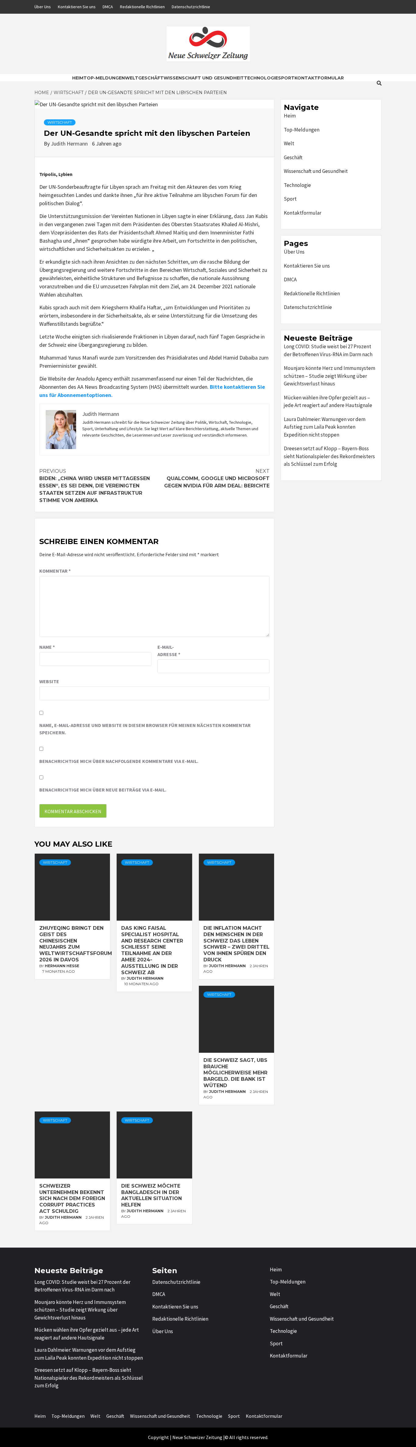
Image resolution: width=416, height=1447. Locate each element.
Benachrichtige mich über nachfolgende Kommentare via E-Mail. (118, 761)
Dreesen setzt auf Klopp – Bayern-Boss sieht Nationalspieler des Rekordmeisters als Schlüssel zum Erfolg (329, 456)
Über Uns (42, 6)
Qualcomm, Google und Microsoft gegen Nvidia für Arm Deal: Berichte (217, 478)
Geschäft (151, 78)
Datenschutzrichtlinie (191, 6)
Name (47, 647)
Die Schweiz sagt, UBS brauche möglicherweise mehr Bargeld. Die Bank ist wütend (235, 1072)
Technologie (261, 78)
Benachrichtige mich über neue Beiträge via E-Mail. (102, 790)
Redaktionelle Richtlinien (142, 6)
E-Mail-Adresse (168, 650)
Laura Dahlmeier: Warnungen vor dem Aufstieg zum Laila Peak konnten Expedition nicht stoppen (324, 427)
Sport (286, 78)
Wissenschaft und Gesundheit (204, 78)
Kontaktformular (319, 78)
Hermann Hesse (62, 966)
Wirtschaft (60, 122)
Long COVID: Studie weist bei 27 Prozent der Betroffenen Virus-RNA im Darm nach (328, 350)
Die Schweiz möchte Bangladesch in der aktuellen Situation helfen (151, 1195)
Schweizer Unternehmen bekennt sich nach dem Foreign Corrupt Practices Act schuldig (72, 1198)
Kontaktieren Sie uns (77, 6)
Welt (131, 78)
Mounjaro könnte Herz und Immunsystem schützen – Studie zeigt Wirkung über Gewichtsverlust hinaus (329, 376)
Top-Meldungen (104, 78)
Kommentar (55, 571)
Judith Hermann (70, 143)
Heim (77, 78)
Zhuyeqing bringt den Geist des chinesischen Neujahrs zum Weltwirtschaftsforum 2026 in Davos (75, 944)
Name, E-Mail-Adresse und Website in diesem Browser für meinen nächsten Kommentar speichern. (145, 729)
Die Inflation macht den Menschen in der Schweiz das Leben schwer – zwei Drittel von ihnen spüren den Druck (236, 944)
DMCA (108, 6)
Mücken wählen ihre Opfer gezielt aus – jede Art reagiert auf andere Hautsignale (328, 401)
